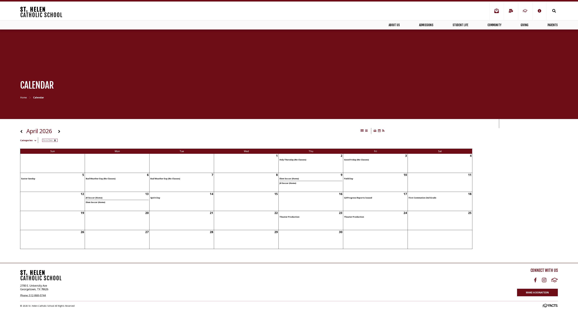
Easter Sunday (28, 178)
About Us (394, 25)
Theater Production (289, 216)
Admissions (426, 25)
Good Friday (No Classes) (356, 159)
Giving (524, 25)
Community (494, 25)
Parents (553, 25)
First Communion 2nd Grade (422, 197)
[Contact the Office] (496, 11)
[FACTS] (525, 11)
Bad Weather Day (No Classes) (100, 178)
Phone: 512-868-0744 (33, 295)
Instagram (544, 280)
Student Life (460, 25)
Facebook (535, 280)
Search (552, 11)
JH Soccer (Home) (288, 183)
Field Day (348, 178)
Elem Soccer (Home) (289, 178)
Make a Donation (537, 292)
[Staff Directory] (511, 11)
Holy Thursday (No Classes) (293, 159)
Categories (26, 140)
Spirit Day (155, 197)
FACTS (554, 280)
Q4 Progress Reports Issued (358, 197)
